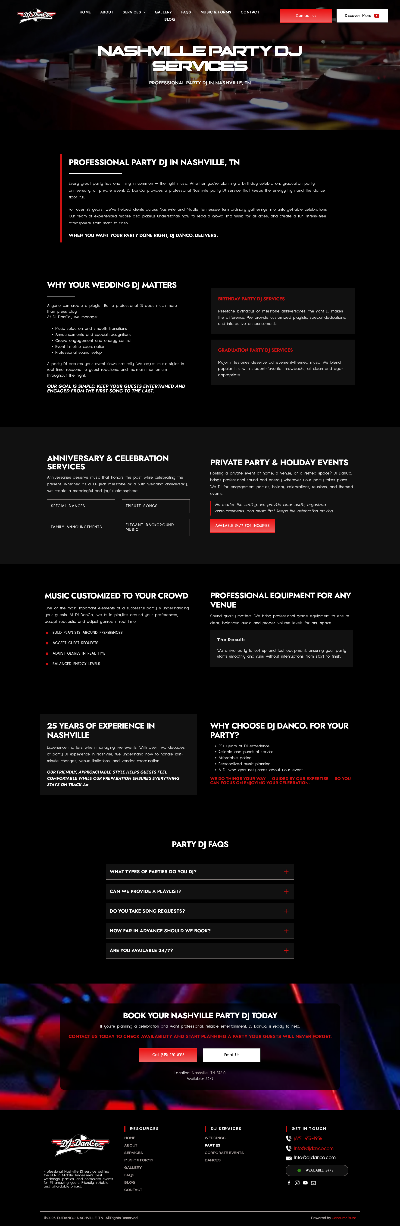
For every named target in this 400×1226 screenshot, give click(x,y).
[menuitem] (85, 12)
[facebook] (289, 1183)
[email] (313, 1183)
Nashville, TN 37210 (208, 1073)
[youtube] (305, 1183)
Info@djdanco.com (313, 1148)
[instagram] (297, 1183)
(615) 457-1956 (308, 1138)
